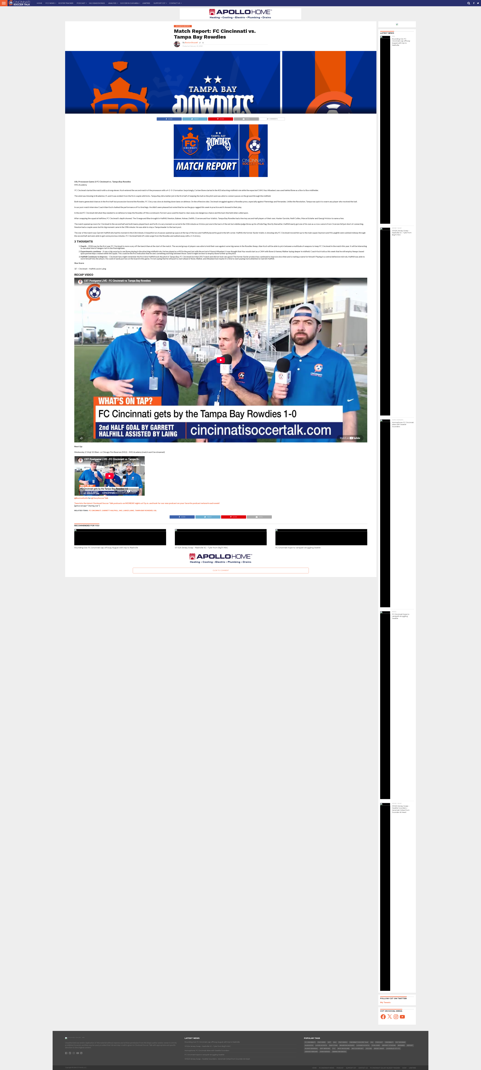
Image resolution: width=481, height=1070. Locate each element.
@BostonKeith (81, 498)
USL (155, 510)
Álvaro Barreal (311, 1048)
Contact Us (174, 3)
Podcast (81, 3)
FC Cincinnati (95, 510)
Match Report (357, 1048)
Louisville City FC (393, 1048)
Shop (404, 1068)
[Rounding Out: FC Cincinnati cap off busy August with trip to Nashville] (120, 530)
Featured (321, 1042)
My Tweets (385, 1002)
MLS (334, 1042)
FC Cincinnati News (326, 1068)
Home (39, 3)
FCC (333, 1048)
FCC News (50, 3)
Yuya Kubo (376, 1045)
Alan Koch (309, 1045)
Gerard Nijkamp (311, 1051)
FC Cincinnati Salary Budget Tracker (385, 1068)
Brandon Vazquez (347, 1045)
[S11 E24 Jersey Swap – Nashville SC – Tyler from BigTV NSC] (221, 530)
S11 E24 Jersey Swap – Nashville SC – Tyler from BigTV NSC (201, 548)
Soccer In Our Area (129, 3)
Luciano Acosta (363, 1045)
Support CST (159, 3)
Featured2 (343, 1042)
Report (410, 1045)
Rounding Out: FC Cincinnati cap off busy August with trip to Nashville (106, 548)
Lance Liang (128, 510)
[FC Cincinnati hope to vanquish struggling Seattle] (321, 530)
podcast (379, 1042)
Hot (329, 1042)
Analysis (112, 3)
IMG (120, 510)
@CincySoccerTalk (99, 498)
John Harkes (325, 1051)
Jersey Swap (379, 1048)
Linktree (146, 3)
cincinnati (389, 1042)
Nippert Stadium (388, 1045)
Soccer (369, 1048)
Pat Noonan (400, 1042)
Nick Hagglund (343, 1048)
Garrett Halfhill (110, 510)
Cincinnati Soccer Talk (359, 1042)
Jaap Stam (333, 1045)
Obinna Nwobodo (339, 1051)
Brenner (401, 1045)
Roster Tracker (65, 3)
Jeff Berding (325, 1048)
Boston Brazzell (191, 42)
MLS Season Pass (97, 3)
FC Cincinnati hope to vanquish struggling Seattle (298, 548)
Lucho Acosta (321, 1045)
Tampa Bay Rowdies (144, 510)
